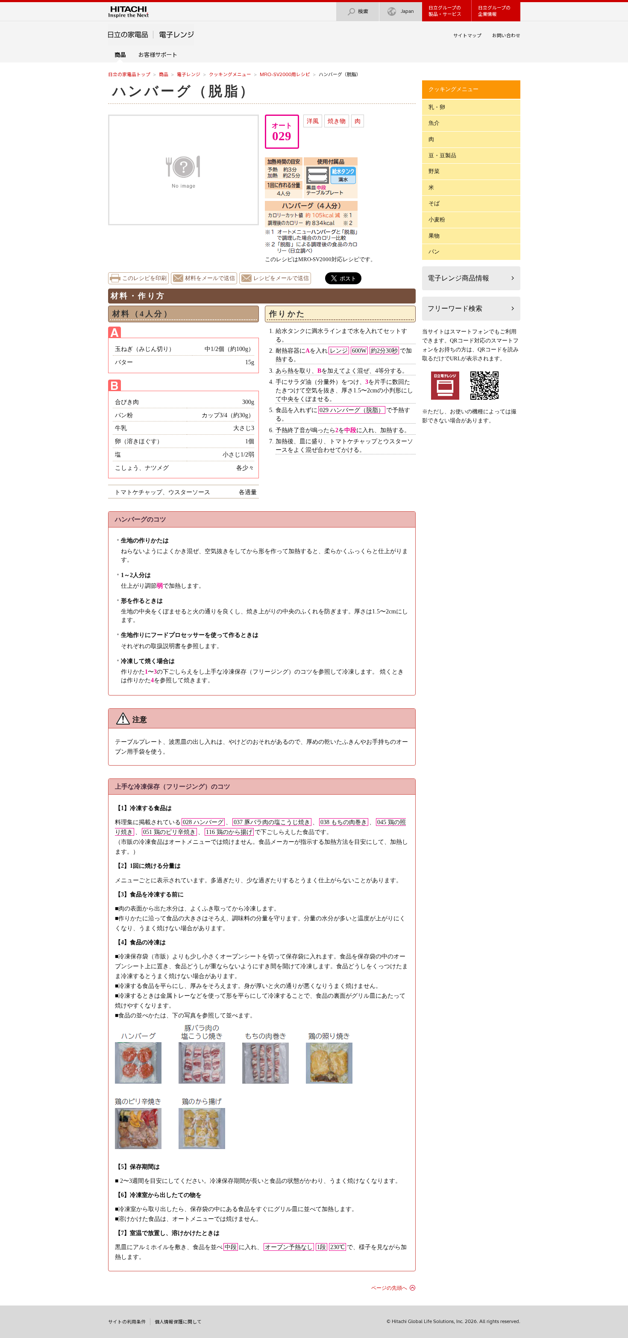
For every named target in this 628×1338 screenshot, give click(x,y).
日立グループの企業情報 (494, 11)
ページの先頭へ (389, 1288)
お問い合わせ (506, 35)
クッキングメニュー (230, 74)
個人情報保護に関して (178, 1322)
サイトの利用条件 (127, 1322)
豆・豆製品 (442, 155)
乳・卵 (436, 107)
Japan (407, 11)
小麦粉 (436, 219)
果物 (434, 236)
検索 (363, 11)
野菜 (434, 171)
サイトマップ (467, 35)
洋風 (313, 121)
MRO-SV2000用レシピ (285, 74)
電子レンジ (188, 74)
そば (434, 203)
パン (434, 251)
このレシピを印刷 (144, 278)
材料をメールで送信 (210, 278)
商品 (163, 74)
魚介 (434, 123)
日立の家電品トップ (129, 74)
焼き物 (337, 121)
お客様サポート (157, 54)
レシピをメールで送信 (281, 278)
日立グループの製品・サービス (444, 11)
